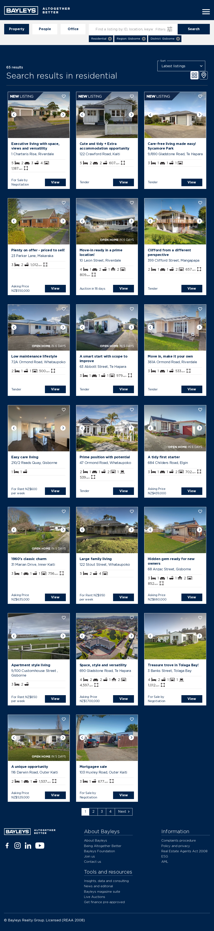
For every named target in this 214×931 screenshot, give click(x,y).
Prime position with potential (105, 457)
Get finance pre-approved (104, 902)
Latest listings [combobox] (173, 66)
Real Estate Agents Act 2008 (184, 851)
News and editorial (98, 886)
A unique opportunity (29, 766)
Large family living (96, 559)
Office (73, 29)
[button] (101, 38)
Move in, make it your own (170, 356)
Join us (89, 856)
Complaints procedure (178, 840)
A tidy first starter (164, 457)
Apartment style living (30, 665)
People (45, 29)
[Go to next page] (123, 812)
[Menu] (205, 11)
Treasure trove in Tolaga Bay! (173, 665)
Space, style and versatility (103, 665)
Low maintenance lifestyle (34, 356)
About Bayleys (95, 840)
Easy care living (24, 457)
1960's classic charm (29, 559)
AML (164, 862)
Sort (163, 60)
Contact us (92, 862)
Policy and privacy (175, 846)
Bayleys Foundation (99, 851)
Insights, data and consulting (106, 881)
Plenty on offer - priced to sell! (38, 250)
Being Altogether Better (102, 846)
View (55, 182)
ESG (164, 856)
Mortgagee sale (93, 766)
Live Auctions (94, 897)
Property (16, 29)
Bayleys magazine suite (102, 892)
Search (194, 29)
